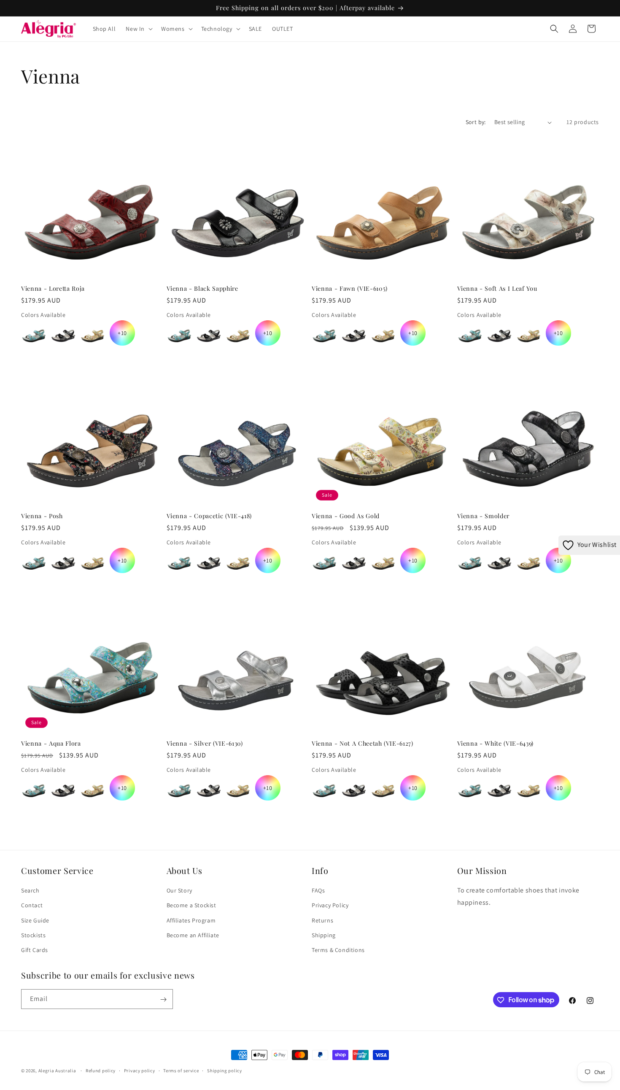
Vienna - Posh (42, 516)
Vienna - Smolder (483, 516)
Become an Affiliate (193, 935)
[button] (138, 29)
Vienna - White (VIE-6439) (495, 743)
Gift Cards (34, 950)
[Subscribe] (163, 999)
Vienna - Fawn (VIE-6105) (350, 288)
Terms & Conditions (338, 950)
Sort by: (476, 122)
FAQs (318, 890)
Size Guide (35, 920)
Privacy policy (139, 1070)
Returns (322, 920)
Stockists (33, 935)
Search (30, 890)
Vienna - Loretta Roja (53, 288)
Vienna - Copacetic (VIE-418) (209, 516)
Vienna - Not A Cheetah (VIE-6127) (362, 743)
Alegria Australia (57, 1071)
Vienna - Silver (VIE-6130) (205, 743)
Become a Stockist (191, 905)
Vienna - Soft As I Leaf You (497, 288)
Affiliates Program (191, 920)
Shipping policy (224, 1070)
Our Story (179, 890)
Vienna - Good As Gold (346, 516)
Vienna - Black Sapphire (202, 288)
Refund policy (101, 1070)
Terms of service (181, 1070)
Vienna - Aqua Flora (51, 743)
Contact (32, 905)
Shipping (324, 935)
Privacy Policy (330, 905)
